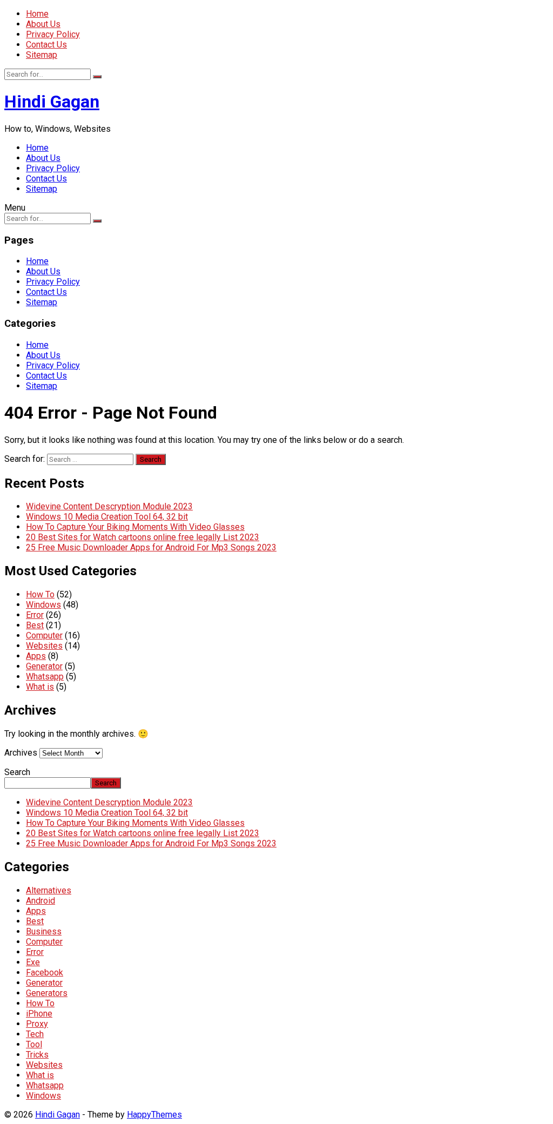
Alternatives (48, 890)
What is (40, 687)
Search (17, 772)
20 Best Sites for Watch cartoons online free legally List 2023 (142, 537)
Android (40, 901)
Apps (36, 656)
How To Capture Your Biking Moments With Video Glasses (135, 527)
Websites (44, 646)
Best (35, 625)
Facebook (44, 972)
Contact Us (46, 44)
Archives (20, 753)
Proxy (37, 1024)
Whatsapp (45, 676)
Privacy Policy (53, 34)
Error (35, 615)
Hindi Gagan (51, 101)
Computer (44, 635)
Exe (33, 962)
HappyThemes (154, 1114)
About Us (43, 24)
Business (44, 931)
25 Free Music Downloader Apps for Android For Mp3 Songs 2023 (151, 547)
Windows (43, 605)
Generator (44, 666)
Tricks (37, 1054)
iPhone (39, 1013)
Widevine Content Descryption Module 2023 (109, 506)
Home (37, 14)
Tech (35, 1034)
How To (40, 594)
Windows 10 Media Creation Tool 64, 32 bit (107, 516)
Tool (34, 1044)
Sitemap (41, 55)
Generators (47, 993)
